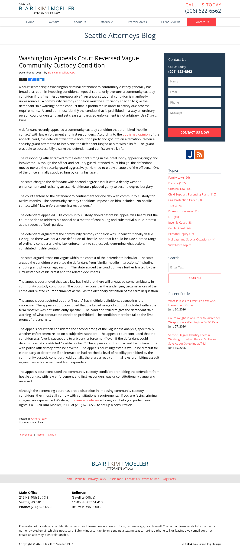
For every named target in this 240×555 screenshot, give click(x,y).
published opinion (136, 134)
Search (195, 278)
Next (52, 434)
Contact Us (201, 22)
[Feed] (199, 154)
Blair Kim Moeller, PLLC (58, 544)
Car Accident (179, 228)
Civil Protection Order (185, 200)
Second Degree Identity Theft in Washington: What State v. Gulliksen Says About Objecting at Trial (192, 339)
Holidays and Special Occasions (191, 239)
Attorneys (106, 22)
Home (30, 22)
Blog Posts (169, 479)
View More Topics (179, 245)
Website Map (150, 479)
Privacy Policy (97, 479)
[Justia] (190, 154)
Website (54, 22)
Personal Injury (181, 234)
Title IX (175, 206)
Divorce (177, 183)
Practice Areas (137, 22)
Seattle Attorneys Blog (46, 8)
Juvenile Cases (180, 222)
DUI (173, 217)
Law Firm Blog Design (201, 544)
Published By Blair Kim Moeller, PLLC (201, 8)
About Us (80, 22)
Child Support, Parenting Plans (192, 194)
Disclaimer (116, 479)
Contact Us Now (194, 132)
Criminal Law (39, 418)
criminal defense (86, 400)
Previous (26, 434)
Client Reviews (170, 22)
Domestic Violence (183, 211)
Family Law (179, 177)
